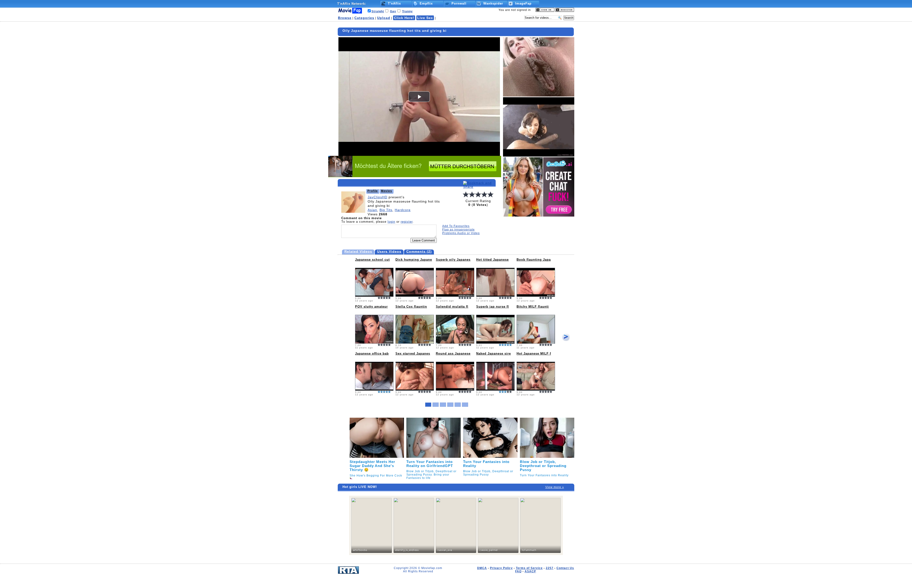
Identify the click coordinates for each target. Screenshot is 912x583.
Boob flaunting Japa (534, 259)
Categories (364, 18)
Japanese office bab (372, 353)
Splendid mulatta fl (452, 306)
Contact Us (565, 568)
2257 (549, 568)
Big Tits (386, 210)
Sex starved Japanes (412, 353)
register (407, 221)
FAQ (518, 571)
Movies (386, 191)
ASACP (530, 571)
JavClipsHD (377, 197)
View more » (554, 487)
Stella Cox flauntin (411, 306)
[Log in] (545, 11)
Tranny (407, 11)
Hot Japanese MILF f (534, 353)
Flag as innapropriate (458, 229)
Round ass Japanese (453, 353)
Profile (372, 191)
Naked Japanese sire (493, 353)
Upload (383, 18)
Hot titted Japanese (492, 259)
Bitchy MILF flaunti (533, 306)
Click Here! (404, 18)
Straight (377, 11)
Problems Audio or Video (461, 233)
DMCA (482, 568)
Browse (345, 18)
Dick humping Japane (413, 259)
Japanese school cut (372, 259)
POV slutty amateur (371, 306)
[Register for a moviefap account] (564, 11)
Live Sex (425, 18)
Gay (393, 11)
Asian (372, 210)
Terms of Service (529, 568)
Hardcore (403, 210)
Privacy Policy (501, 568)
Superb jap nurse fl (492, 306)
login (391, 221)
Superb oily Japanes (453, 259)
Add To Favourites (456, 226)
